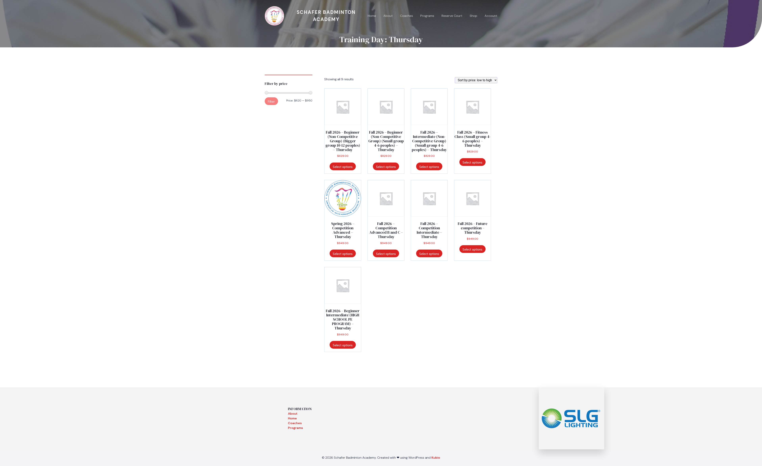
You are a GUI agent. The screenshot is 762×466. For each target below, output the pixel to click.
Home (372, 16)
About (388, 16)
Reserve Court (452, 16)
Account (491, 16)
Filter (271, 101)
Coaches (406, 16)
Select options (343, 166)
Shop (473, 16)
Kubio (435, 457)
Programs (427, 16)
